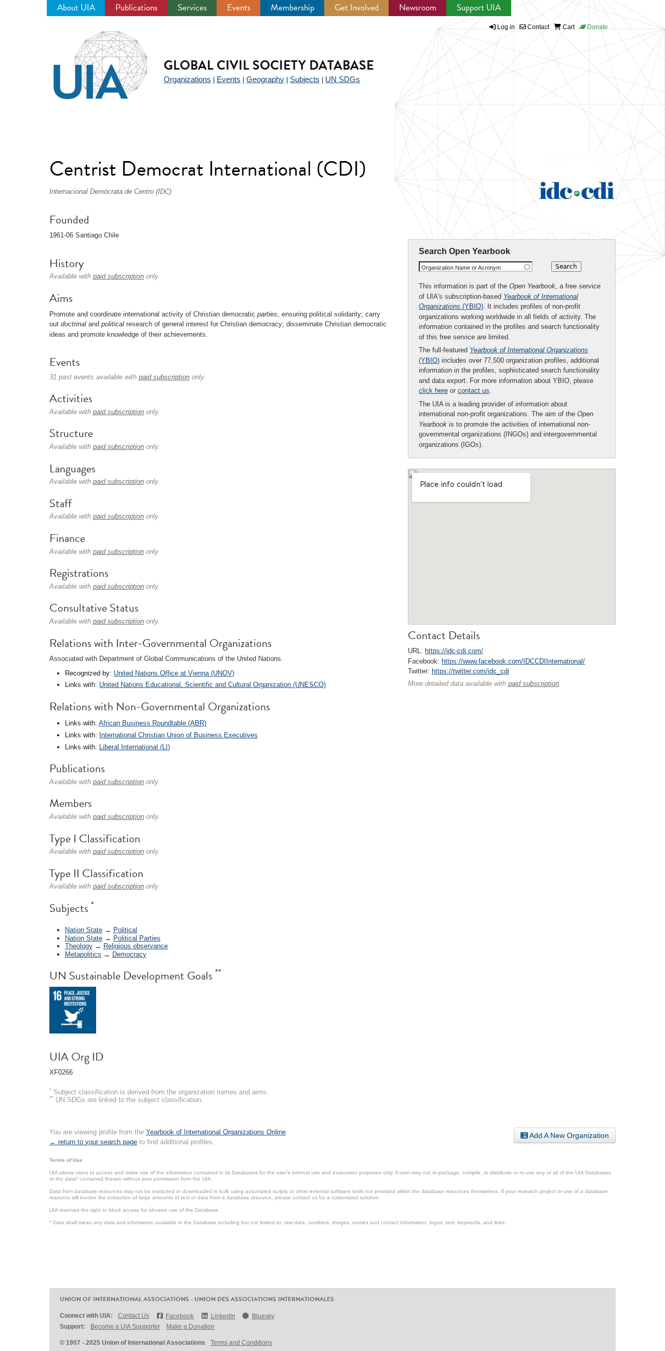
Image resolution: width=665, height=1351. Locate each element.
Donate (597, 27)
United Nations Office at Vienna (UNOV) (174, 673)
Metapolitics (83, 954)
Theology (78, 946)
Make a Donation (190, 1326)
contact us (473, 390)
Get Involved (357, 7)
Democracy (129, 954)
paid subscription (533, 683)
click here (433, 390)
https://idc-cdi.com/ (454, 651)
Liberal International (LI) (134, 747)
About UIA (76, 7)
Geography (265, 79)
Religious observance (135, 946)
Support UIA (479, 7)
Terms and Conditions (241, 1342)
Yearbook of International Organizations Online (216, 1132)
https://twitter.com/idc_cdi (470, 671)
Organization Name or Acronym (461, 267)
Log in (506, 27)
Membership (292, 7)
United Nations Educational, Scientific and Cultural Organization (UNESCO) (212, 684)
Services (192, 7)
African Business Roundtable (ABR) (152, 723)
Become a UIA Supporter (125, 1326)
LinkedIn (223, 1316)
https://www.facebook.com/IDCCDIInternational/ (513, 661)
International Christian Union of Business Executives (178, 735)
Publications (136, 7)
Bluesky (263, 1316)
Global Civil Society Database (269, 65)
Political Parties (137, 938)
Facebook (180, 1316)
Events (238, 7)
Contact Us (133, 1315)
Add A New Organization (568, 1135)
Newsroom (417, 7)
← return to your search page (93, 1142)
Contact (537, 27)
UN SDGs (342, 79)
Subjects (305, 79)
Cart (568, 27)
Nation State (83, 930)
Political (125, 930)
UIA (88, 59)
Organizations (187, 79)
